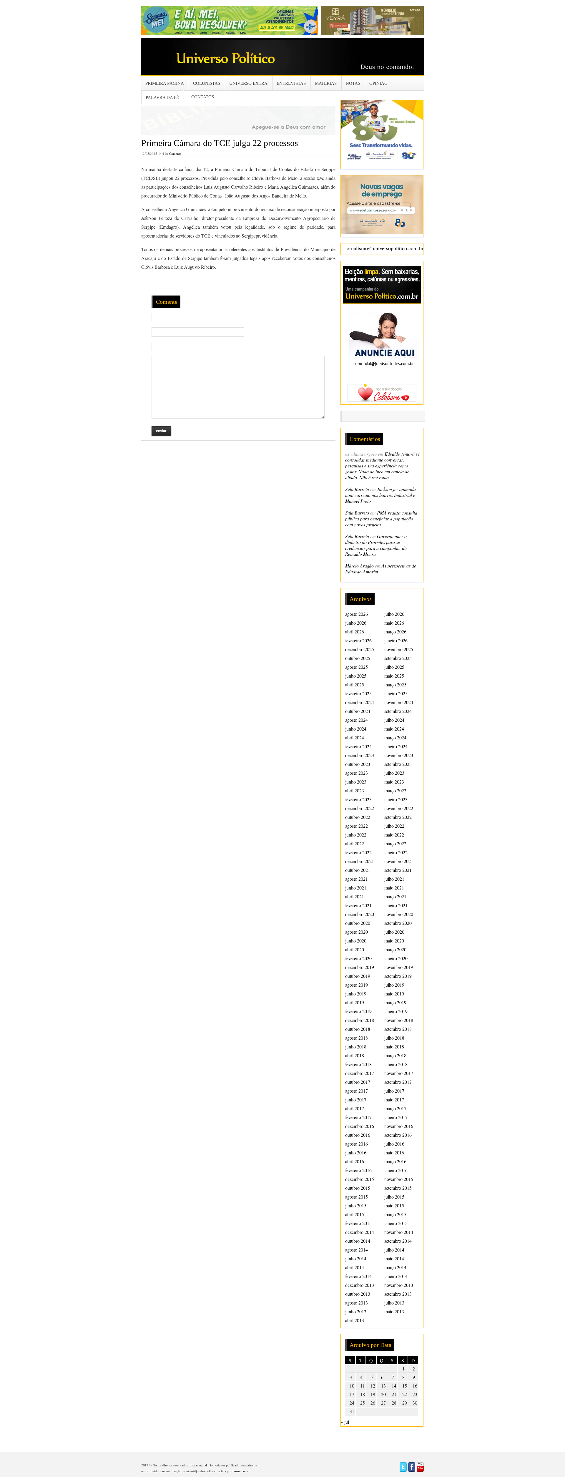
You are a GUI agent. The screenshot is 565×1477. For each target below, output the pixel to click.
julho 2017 (394, 1091)
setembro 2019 (398, 976)
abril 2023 (354, 790)
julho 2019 (394, 985)
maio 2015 (394, 1205)
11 (362, 1386)
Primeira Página (164, 83)
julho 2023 (394, 773)
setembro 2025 (398, 658)
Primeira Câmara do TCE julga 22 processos (219, 143)
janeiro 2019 (396, 1011)
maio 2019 (394, 993)
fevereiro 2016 (358, 1170)
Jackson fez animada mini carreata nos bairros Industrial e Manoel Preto (380, 495)
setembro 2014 (398, 1241)
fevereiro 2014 (358, 1276)
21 (394, 1394)
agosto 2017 (356, 1091)
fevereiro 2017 (358, 1117)
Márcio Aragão (359, 565)
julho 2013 (394, 1303)
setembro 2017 (398, 1082)
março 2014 (395, 1267)
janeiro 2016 (396, 1170)
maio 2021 (394, 887)
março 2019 (395, 1002)
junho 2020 (355, 940)
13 (383, 1386)
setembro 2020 (398, 923)
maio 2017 (394, 1099)
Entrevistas (291, 83)
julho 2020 (394, 932)
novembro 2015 (398, 1179)
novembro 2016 (398, 1126)
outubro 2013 (357, 1294)
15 (404, 1386)
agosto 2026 (356, 614)
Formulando (240, 1471)
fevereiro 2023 (358, 799)
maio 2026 (394, 623)
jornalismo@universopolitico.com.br (384, 248)
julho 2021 (394, 879)
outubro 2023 (357, 764)
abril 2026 (354, 631)
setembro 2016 (398, 1135)
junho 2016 (355, 1152)
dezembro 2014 (359, 1232)
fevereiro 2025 (358, 693)
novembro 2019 (398, 967)
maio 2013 (394, 1311)
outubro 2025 (357, 658)
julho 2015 (394, 1197)
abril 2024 (354, 737)
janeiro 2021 (396, 905)
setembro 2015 (398, 1188)
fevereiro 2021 (358, 905)
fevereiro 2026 (358, 640)
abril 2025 (354, 684)
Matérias (326, 83)
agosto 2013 (356, 1303)
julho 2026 (394, 614)
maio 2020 (394, 940)
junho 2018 (355, 1046)
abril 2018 (354, 1055)
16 (415, 1386)
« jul (345, 1422)
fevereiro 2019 (358, 1011)
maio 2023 (394, 782)
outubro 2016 (357, 1135)
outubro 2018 (357, 1029)
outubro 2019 (357, 976)
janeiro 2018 (396, 1064)
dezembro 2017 (359, 1073)
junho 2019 (355, 993)
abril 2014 (354, 1267)
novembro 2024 (398, 702)
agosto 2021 (356, 879)
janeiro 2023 (396, 799)
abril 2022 (354, 843)
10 (352, 1386)
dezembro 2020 (359, 914)
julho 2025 (394, 667)
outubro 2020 (357, 923)
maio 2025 (394, 676)
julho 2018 (394, 1038)
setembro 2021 (398, 870)
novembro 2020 (398, 914)
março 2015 (395, 1214)
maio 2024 (394, 729)
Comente (175, 153)
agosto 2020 (356, 932)
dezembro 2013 (359, 1285)
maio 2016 (394, 1152)
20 (383, 1394)
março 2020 (395, 949)
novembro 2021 (398, 861)
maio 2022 (394, 835)
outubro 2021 (357, 870)
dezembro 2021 (359, 861)
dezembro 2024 (359, 702)
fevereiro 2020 (358, 958)
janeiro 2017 (396, 1117)
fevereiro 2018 (358, 1064)
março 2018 (395, 1055)
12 (372, 1386)
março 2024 (395, 737)
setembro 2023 (398, 764)
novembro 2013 (398, 1285)
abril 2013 (354, 1320)
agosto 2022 (356, 826)
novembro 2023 (398, 755)
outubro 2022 (357, 817)
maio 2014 (394, 1258)
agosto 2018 (356, 1038)
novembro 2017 (398, 1073)
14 (394, 1386)
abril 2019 (354, 1002)
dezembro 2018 (359, 1020)
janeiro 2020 (396, 958)
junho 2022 (355, 835)
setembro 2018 (398, 1029)
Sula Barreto (357, 489)
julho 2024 (394, 720)
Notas (353, 83)
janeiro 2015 (396, 1223)
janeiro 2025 (396, 693)
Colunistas (206, 83)
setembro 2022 (398, 817)
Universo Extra (248, 83)
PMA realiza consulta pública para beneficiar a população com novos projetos (381, 518)
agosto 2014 (356, 1250)
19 (372, 1394)
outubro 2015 (357, 1188)
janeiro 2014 (396, 1276)
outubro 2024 (357, 711)
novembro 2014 (398, 1232)
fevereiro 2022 (358, 852)
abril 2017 (354, 1108)
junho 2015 (355, 1205)
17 (352, 1394)
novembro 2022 (398, 808)
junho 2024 (355, 729)
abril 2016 (354, 1161)
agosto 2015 (356, 1197)
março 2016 (395, 1161)
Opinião (378, 83)
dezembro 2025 (359, 649)
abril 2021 (354, 896)
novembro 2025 (398, 649)
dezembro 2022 (359, 808)
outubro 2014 (357, 1241)
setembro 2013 (398, 1294)
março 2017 (395, 1108)
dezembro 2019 (359, 967)
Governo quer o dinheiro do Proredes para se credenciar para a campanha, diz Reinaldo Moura (376, 545)
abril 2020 (354, 949)
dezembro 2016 (359, 1126)
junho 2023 (355, 782)
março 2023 (395, 790)
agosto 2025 (356, 667)
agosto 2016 (356, 1144)
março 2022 (395, 843)
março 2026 (395, 631)
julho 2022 (394, 826)
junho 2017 (355, 1099)
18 (362, 1394)
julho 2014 (394, 1250)
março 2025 (395, 684)
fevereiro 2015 (358, 1223)
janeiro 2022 (396, 852)
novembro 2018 (398, 1020)
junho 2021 (355, 887)
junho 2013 (355, 1311)
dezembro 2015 (359, 1179)
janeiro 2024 (396, 746)
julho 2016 (394, 1144)
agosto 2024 (356, 720)
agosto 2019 (356, 985)
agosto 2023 (356, 773)
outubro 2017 (357, 1082)
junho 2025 (355, 676)
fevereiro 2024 (358, 746)
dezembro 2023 (359, 755)
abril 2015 (354, 1214)
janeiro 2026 (396, 640)
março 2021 (395, 896)
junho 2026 (355, 623)
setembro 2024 (398, 711)
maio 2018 (394, 1046)
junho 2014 (355, 1258)
